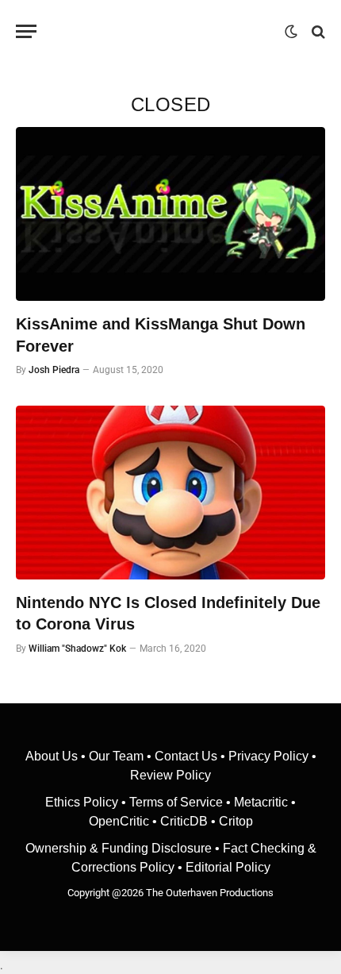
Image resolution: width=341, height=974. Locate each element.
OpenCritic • (124, 821)
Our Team (116, 756)
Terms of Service (176, 802)
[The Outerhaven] (164, 31)
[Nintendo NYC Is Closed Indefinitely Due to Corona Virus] (170, 492)
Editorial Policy (228, 867)
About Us (53, 756)
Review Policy (170, 775)
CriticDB (184, 821)
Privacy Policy (268, 756)
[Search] (316, 31)
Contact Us (186, 756)
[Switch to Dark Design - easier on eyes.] (291, 32)
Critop (236, 821)
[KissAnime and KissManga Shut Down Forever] (170, 214)
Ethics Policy (83, 802)
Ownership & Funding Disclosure (120, 848)
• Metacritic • (259, 802)
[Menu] (26, 31)
